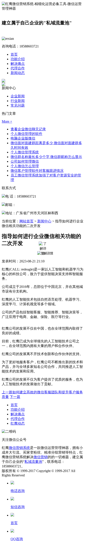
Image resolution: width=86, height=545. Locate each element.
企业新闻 (18, 96)
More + (7, 121)
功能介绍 (18, 59)
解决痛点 (18, 63)
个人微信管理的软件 (26, 134)
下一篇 (15, 397)
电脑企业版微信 (23, 138)
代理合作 (18, 68)
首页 (14, 54)
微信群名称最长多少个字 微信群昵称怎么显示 (46, 157)
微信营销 (41, 457)
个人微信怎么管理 (25, 166)
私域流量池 (33, 461)
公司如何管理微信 (25, 161)
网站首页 (26, 221)
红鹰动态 (18, 423)
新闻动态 (18, 73)
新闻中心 (44, 221)
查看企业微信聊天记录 (28, 129)
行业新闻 (18, 101)
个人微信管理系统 (25, 152)
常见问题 (18, 105)
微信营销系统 (19, 448)
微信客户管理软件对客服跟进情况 (37, 171)
